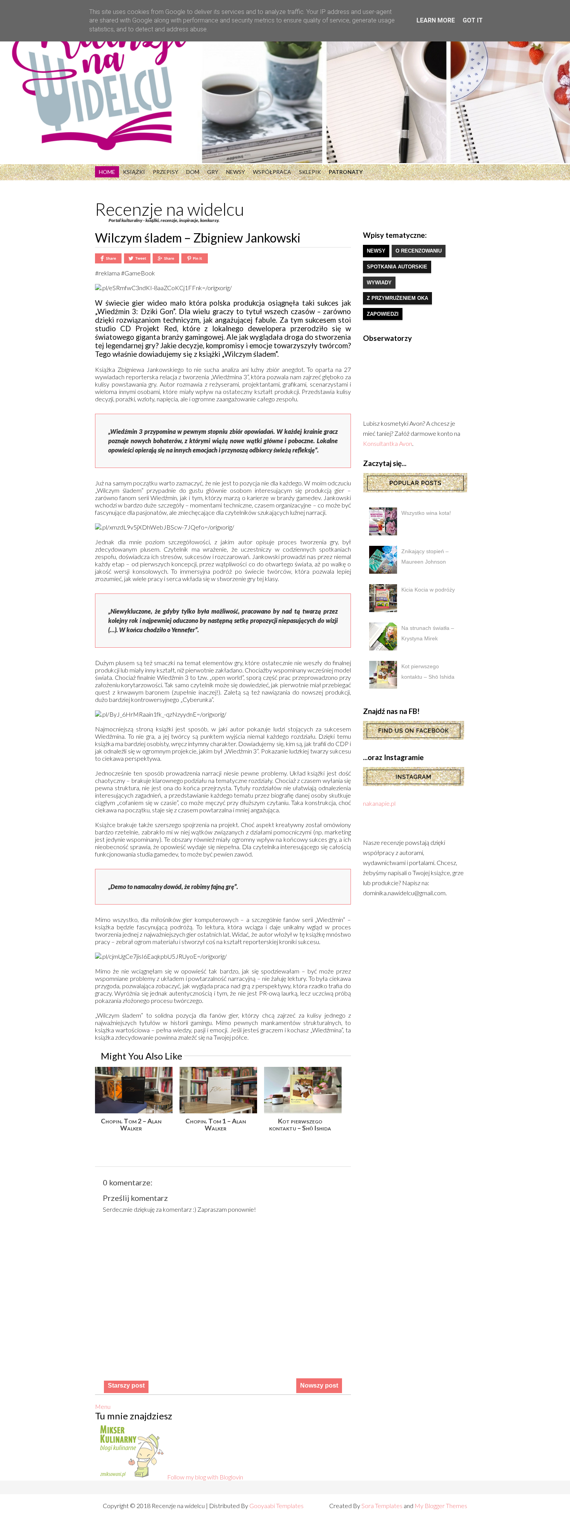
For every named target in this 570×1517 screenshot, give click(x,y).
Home (107, 172)
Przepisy (165, 172)
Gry (212, 172)
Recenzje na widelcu (169, 209)
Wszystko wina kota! (426, 513)
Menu (103, 1406)
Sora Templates (381, 1505)
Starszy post (126, 1385)
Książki (134, 172)
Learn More (435, 20)
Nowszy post (319, 1385)
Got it (473, 20)
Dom (192, 172)
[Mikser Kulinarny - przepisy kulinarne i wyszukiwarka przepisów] (131, 1477)
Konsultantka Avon (387, 443)
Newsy (235, 172)
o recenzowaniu (419, 251)
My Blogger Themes (441, 1505)
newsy (376, 251)
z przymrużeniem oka (397, 298)
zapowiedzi (383, 314)
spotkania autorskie (397, 267)
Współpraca (272, 172)
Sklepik (310, 172)
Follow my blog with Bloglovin (205, 1477)
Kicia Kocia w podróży (428, 590)
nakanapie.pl (379, 803)
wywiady (379, 283)
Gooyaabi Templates (276, 1505)
